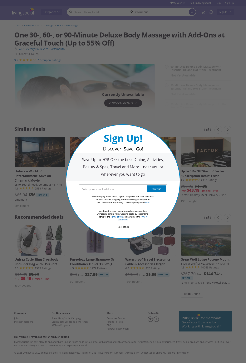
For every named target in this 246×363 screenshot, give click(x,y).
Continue (156, 188)
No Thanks (123, 226)
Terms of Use (117, 217)
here (147, 202)
